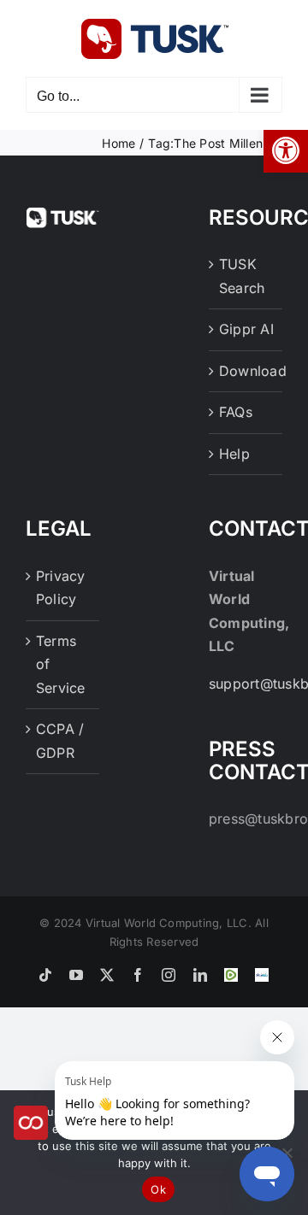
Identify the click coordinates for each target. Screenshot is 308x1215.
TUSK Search (241, 275)
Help (234, 453)
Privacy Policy (61, 587)
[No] (286, 1152)
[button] (286, 150)
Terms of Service (61, 664)
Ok (158, 1189)
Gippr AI (246, 329)
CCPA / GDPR (60, 740)
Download (246, 370)
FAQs (235, 411)
